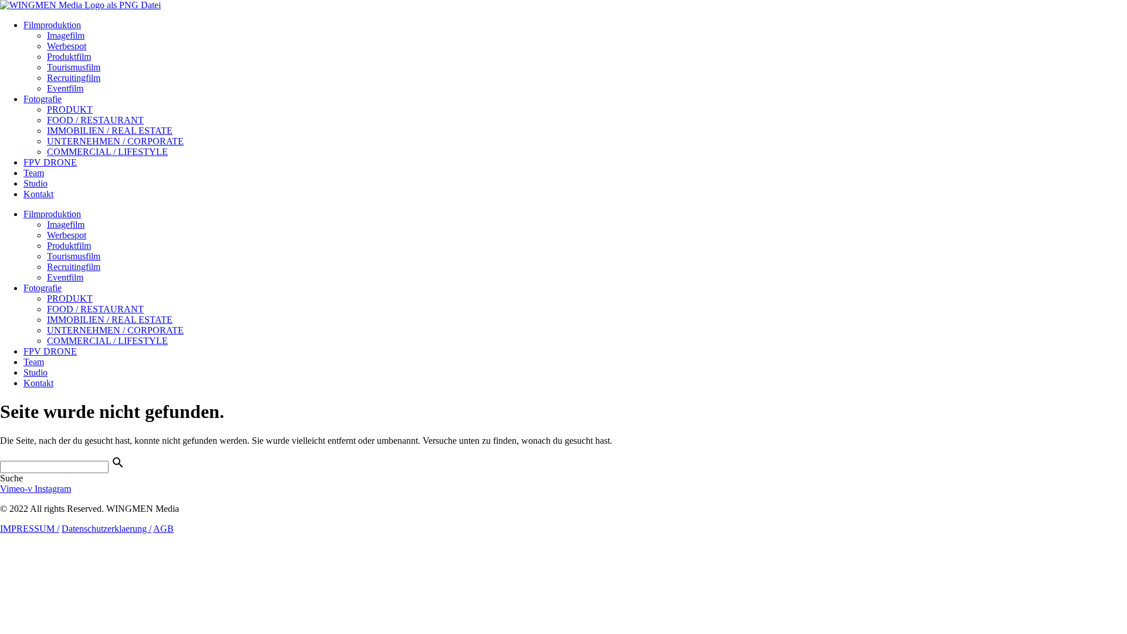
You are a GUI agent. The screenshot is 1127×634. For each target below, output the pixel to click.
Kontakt (38, 194)
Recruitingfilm (73, 78)
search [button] (118, 463)
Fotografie (42, 99)
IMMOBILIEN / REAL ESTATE (110, 131)
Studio (35, 183)
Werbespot (66, 46)
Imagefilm (66, 36)
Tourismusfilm (73, 67)
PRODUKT (70, 109)
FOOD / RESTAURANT (95, 120)
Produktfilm (69, 57)
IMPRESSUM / (29, 529)
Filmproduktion (52, 25)
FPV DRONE (50, 162)
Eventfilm (65, 88)
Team (33, 173)
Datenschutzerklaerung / (106, 529)
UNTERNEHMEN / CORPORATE (115, 141)
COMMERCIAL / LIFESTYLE (107, 152)
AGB (163, 529)
